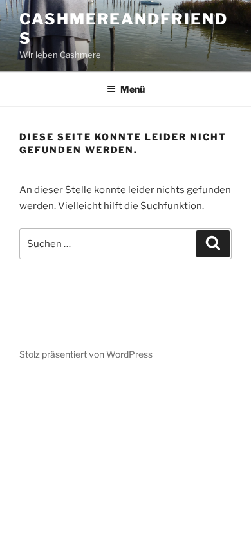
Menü (132, 89)
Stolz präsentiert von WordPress (86, 354)
